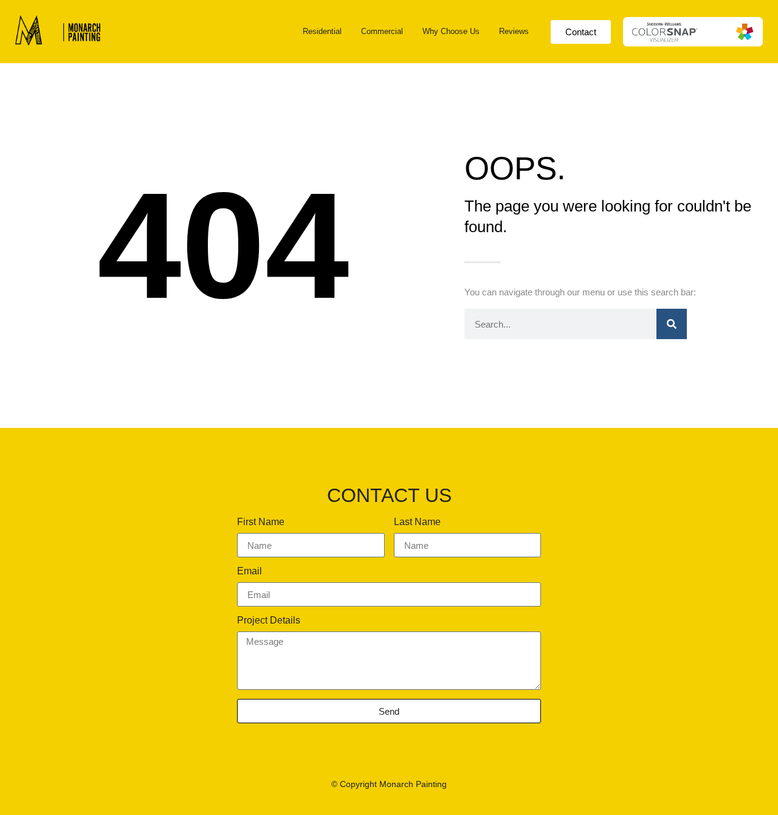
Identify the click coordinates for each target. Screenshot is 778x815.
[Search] (671, 324)
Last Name (417, 522)
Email (249, 571)
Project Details (268, 620)
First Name (260, 522)
